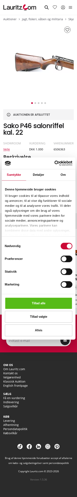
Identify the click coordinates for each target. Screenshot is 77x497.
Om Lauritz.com (14, 369)
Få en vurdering (14, 398)
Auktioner (10, 19)
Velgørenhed (12, 377)
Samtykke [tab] (14, 174)
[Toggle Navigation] (70, 7)
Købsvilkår (10, 433)
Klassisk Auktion (14, 381)
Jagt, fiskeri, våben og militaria (42, 19)
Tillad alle (38, 303)
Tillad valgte (38, 316)
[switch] (66, 259)
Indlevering (11, 402)
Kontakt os (10, 373)
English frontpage (15, 386)
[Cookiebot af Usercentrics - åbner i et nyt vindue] (54, 163)
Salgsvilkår (10, 406)
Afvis (38, 330)
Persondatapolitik (15, 429)
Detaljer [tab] (38, 174)
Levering (9, 421)
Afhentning (11, 425)
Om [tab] (63, 174)
